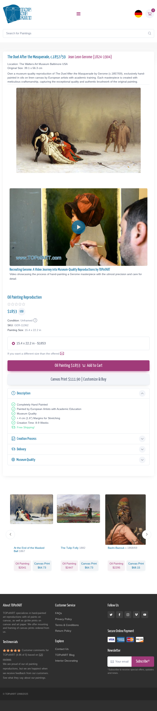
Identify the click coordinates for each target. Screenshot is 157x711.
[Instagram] (127, 614)
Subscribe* (143, 661)
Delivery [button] (21, 449)
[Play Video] (78, 227)
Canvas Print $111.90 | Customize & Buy (78, 379)
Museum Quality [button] (25, 460)
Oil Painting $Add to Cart (78, 366)
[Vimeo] (136, 614)
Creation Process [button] (26, 439)
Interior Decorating (66, 660)
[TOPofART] (17, 13)
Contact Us (62, 648)
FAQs (58, 613)
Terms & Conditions (67, 625)
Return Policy (63, 630)
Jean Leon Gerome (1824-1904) (90, 57)
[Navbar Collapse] (78, 14)
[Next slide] (146, 534)
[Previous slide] (10, 534)
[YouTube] (144, 614)
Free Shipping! (26, 427)
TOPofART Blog (64, 654)
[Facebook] (119, 614)
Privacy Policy (63, 619)
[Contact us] (62, 353)
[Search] (149, 33)
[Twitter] (111, 614)
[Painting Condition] (35, 320)
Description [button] (23, 393)
